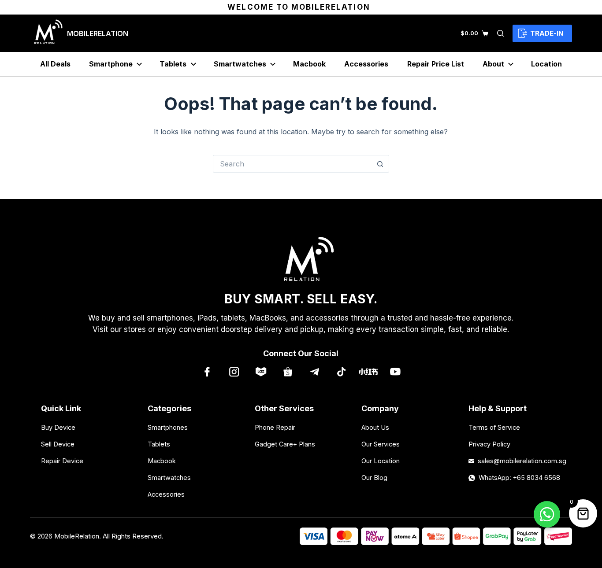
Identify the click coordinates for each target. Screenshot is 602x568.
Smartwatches (240, 63)
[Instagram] (234, 371)
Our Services (380, 444)
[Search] (500, 33)
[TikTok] (341, 371)
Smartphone (111, 63)
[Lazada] (261, 371)
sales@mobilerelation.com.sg (519, 461)
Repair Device (62, 461)
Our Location (380, 461)
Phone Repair (275, 427)
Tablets (173, 63)
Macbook (309, 63)
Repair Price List (435, 63)
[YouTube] (395, 371)
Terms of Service (494, 427)
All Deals (55, 63)
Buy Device (58, 427)
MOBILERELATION (97, 33)
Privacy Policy (489, 444)
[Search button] (380, 164)
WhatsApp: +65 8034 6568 (519, 477)
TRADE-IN (546, 33)
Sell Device (57, 444)
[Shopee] (287, 371)
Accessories (366, 63)
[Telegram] (314, 371)
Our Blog (374, 477)
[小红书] (368, 371)
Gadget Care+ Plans (285, 444)
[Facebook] (207, 371)
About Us (375, 427)
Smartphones (168, 427)
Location (546, 63)
